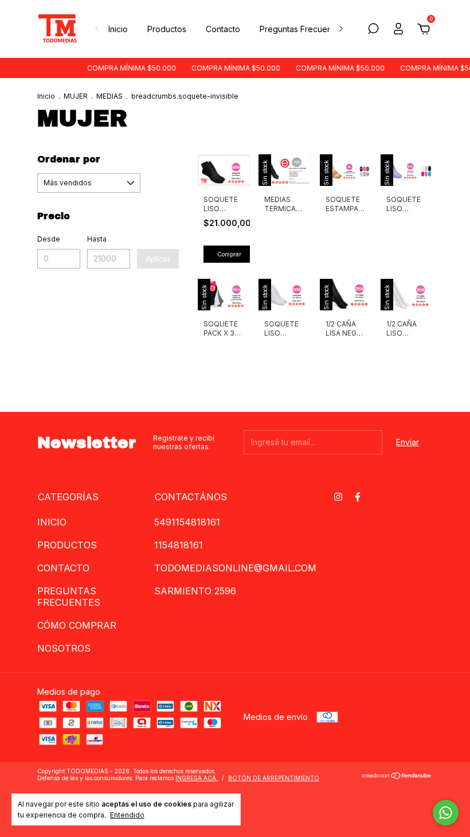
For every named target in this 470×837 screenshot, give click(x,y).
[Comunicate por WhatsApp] (446, 813)
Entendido (127, 815)
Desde (48, 239)
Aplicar (158, 258)
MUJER (76, 96)
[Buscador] (373, 30)
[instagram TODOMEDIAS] (338, 496)
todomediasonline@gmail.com (235, 568)
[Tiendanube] (397, 775)
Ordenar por (68, 159)
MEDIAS (109, 96)
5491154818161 (187, 522)
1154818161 (178, 545)
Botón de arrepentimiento (273, 777)
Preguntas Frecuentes (301, 29)
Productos (166, 29)
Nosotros (64, 648)
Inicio (118, 29)
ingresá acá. (196, 777)
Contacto (223, 29)
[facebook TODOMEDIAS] (357, 496)
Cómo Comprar (76, 625)
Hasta (97, 239)
